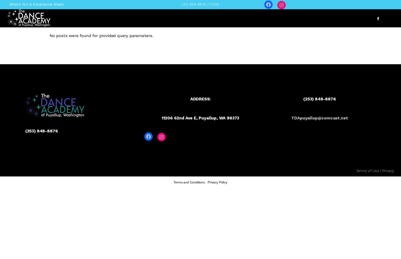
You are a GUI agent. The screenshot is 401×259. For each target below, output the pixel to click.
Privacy (388, 171)
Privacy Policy (217, 182)
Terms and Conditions (189, 182)
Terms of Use (367, 171)
